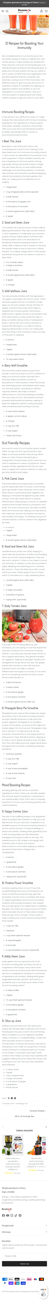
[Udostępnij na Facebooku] (12, 1098)
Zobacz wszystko (24, 1130)
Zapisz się (24, 1263)
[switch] (43, 1294)
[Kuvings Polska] (24, 11)
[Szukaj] (8, 11)
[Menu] (3, 11)
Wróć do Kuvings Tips (24, 1116)
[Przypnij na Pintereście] (15, 1098)
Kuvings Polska (13, 1291)
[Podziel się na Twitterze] (9, 1098)
